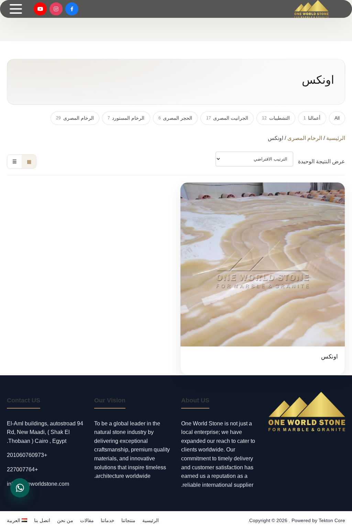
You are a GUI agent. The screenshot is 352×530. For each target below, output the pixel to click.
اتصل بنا (42, 520)
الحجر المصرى (175, 118)
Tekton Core (332, 520)
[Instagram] (56, 8)
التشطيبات (275, 118)
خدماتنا (107, 520)
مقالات (87, 520)
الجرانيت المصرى (227, 118)
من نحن (65, 520)
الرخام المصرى (75, 118)
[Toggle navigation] (15, 9)
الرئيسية (335, 138)
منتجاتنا (128, 520)
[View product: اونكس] (262, 278)
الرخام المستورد (126, 118)
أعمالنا (312, 118)
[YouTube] (40, 8)
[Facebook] (71, 8)
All (337, 118)
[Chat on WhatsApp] (20, 487)
